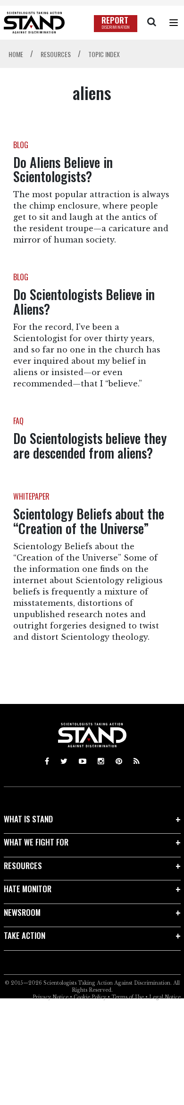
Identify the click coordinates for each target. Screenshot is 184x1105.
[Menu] (174, 23)
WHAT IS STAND (28, 819)
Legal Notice (165, 997)
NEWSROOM (22, 912)
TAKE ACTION (24, 935)
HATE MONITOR (27, 889)
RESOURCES (23, 865)
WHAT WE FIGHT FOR (36, 842)
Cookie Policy (90, 997)
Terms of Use (127, 997)
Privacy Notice (50, 997)
